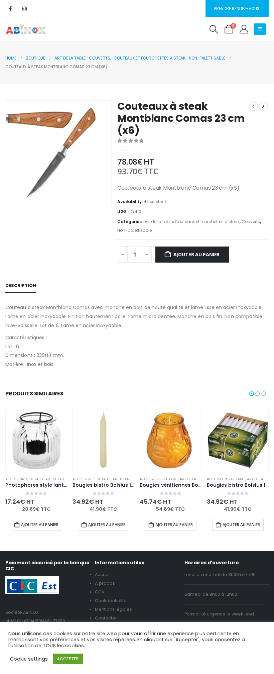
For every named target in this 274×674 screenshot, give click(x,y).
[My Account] (244, 29)
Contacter (106, 618)
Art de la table (159, 221)
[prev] (253, 106)
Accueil (103, 574)
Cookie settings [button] (29, 659)
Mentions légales (113, 609)
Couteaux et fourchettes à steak (207, 221)
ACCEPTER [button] (68, 659)
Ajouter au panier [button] (39, 524)
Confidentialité (111, 600)
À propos (105, 583)
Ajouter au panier (196, 254)
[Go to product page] (36, 440)
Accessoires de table (24, 479)
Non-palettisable (134, 230)
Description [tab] (20, 285)
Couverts (251, 221)
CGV (100, 592)
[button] (214, 29)
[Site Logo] (25, 29)
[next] (263, 106)
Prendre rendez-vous (237, 8)
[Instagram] (24, 8)
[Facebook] (10, 8)
